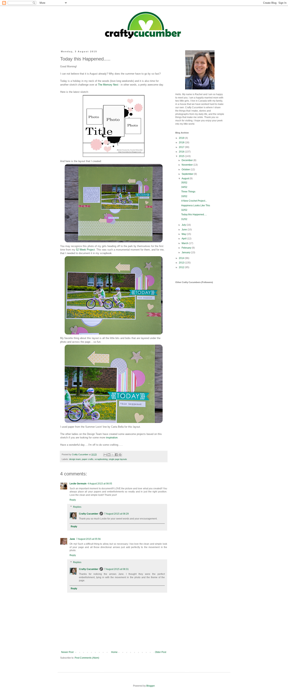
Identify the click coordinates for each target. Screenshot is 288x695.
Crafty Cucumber (88, 513)
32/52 (184, 210)
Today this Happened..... (194, 214)
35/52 (184, 182)
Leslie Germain (78, 483)
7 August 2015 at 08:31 (116, 569)
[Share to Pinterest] (120, 455)
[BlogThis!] (109, 455)
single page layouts (118, 459)
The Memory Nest (108, 84)
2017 (182, 147)
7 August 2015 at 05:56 (88, 539)
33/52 (184, 196)
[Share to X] (113, 455)
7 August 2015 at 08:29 (116, 513)
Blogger (150, 685)
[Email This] (105, 455)
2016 (182, 151)
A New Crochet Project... (194, 200)
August (186, 178)
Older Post (160, 652)
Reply (73, 499)
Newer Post (67, 652)
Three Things (188, 191)
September (188, 174)
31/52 (184, 219)
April (184, 238)
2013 (182, 262)
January (186, 252)
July (184, 225)
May (184, 234)
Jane (72, 539)
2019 (182, 138)
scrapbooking (101, 459)
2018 (182, 142)
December (187, 160)
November (187, 164)
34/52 (184, 187)
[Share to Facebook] (116, 455)
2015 (182, 156)
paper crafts (87, 459)
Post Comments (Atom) (87, 657)
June (184, 229)
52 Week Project (85, 249)
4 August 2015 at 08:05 (100, 483)
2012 (182, 267)
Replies (77, 507)
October (186, 169)
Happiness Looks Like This (195, 205)
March (185, 243)
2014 (182, 258)
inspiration (112, 437)
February (187, 247)
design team (75, 459)
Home (114, 652)
